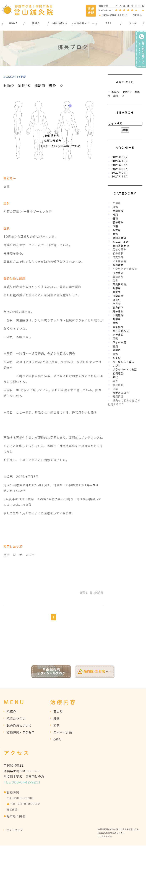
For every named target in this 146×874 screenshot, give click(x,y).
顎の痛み (118, 222)
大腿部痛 (118, 211)
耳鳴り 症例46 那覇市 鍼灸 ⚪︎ (34, 85)
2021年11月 (119, 176)
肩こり (58, 711)
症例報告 (118, 373)
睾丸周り (118, 327)
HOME (13, 23)
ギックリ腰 (119, 342)
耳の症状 (118, 265)
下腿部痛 (118, 315)
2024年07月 (119, 165)
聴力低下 (118, 307)
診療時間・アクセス (21, 732)
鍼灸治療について (19, 725)
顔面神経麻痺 (121, 246)
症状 (115, 377)
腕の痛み (118, 334)
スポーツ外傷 (62, 732)
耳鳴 (115, 338)
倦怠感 (117, 292)
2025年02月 (119, 157)
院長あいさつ (16, 718)
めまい (117, 300)
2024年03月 (119, 169)
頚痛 (115, 207)
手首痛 (117, 230)
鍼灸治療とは (60, 23)
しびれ (117, 365)
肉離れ (117, 350)
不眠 (115, 226)
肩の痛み (118, 311)
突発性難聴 (119, 284)
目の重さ (118, 273)
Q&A (109, 23)
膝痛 (115, 354)
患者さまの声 (121, 393)
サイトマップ (14, 830)
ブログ (133, 23)
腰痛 (115, 323)
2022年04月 (119, 172)
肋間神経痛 (119, 238)
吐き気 (117, 303)
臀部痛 (117, 319)
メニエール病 (121, 242)
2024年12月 (119, 161)
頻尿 (115, 214)
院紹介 (36, 23)
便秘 (115, 218)
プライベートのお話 (125, 369)
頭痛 (115, 346)
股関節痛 (118, 296)
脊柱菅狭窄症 (121, 331)
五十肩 (117, 358)
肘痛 (115, 234)
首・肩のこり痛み (124, 362)
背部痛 (117, 288)
